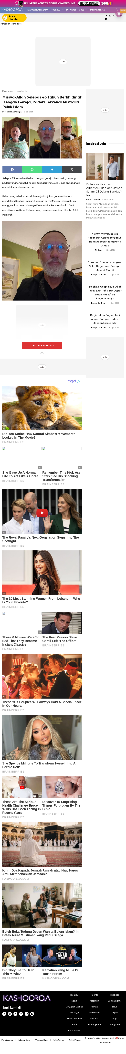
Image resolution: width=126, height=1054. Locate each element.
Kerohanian (22, 91)
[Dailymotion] (106, 20)
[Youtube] (27, 1014)
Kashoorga (7, 91)
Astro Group (107, 1042)
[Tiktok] (21, 1014)
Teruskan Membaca (42, 345)
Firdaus (98, 250)
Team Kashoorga (13, 111)
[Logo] (12, 9)
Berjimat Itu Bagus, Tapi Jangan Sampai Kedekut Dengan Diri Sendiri (105, 319)
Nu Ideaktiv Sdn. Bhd (109, 1038)
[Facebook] (106, 16)
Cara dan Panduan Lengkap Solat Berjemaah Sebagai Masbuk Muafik (105, 266)
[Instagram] (110, 16)
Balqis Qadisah (93, 199)
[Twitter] (114, 16)
